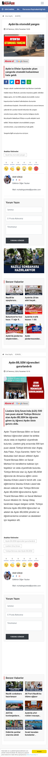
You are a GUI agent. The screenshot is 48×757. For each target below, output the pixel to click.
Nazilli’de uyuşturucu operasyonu (11, 300)
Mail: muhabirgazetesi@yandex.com (26, 189)
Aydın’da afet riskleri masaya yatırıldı (32, 716)
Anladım (39, 751)
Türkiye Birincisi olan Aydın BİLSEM (18, 551)
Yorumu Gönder (17, 240)
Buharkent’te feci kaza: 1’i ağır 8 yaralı (14, 320)
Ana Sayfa (9, 16)
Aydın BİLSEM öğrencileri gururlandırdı (20, 541)
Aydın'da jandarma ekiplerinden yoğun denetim (14, 339)
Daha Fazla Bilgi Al (32, 755)
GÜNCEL (18, 354)
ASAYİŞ (17, 16)
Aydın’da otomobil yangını (15, 155)
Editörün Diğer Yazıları (21, 183)
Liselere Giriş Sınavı (12, 546)
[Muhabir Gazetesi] (8, 3)
